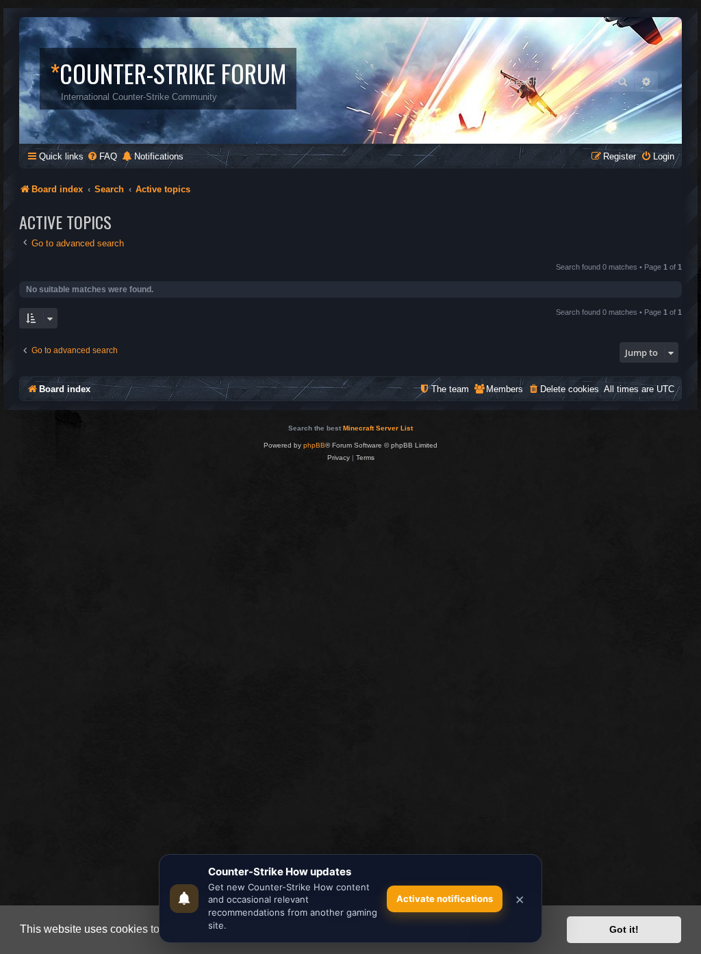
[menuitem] (102, 156)
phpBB (314, 445)
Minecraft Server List (378, 428)
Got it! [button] (624, 929)
